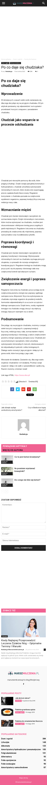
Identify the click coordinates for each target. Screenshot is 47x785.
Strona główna (6, 59)
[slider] (8, 381)
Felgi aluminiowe (8, 753)
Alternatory (6, 757)
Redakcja (9, 71)
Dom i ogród (5, 63)
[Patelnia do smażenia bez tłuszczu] (7, 723)
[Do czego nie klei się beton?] (7, 483)
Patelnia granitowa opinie (25, 710)
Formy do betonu (15, 63)
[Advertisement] (23, 32)
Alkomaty (5, 746)
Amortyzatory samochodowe (14, 767)
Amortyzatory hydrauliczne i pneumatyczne (21, 749)
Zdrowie (4, 636)
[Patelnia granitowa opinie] (7, 712)
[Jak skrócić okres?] (7, 701)
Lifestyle (5, 742)
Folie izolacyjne (8, 764)
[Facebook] (23, 684)
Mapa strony (23, 778)
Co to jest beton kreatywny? (27, 457)
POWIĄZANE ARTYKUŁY (15, 446)
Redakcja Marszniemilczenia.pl (12, 649)
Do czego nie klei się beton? (27, 480)
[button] (43, 3)
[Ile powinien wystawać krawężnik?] (7, 471)
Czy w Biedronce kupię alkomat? (37, 409)
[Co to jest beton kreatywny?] (7, 460)
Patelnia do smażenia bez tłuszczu (29, 721)
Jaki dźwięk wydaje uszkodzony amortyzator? (11, 409)
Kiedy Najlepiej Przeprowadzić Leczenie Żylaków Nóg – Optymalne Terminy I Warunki (21, 643)
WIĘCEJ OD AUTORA (13, 450)
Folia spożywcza (8, 760)
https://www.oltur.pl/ (22, 375)
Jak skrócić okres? (22, 698)
